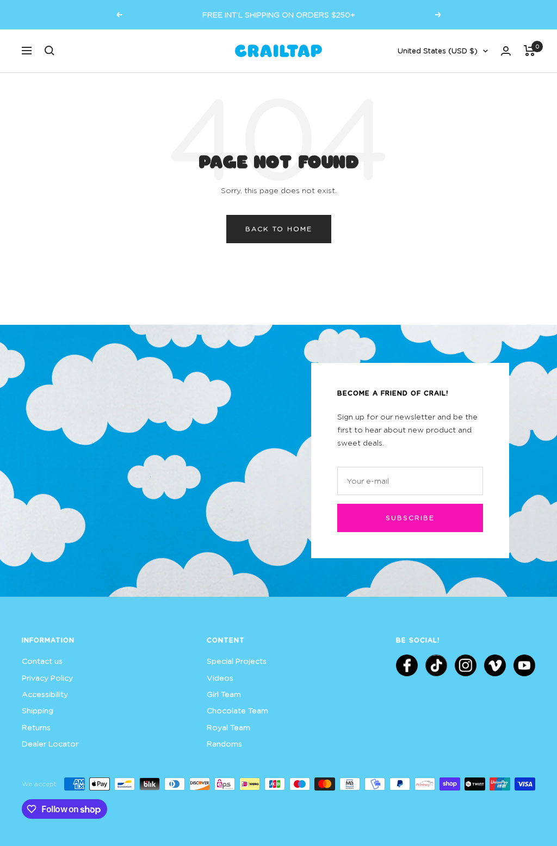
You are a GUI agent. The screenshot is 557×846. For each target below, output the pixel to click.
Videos (220, 677)
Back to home (278, 229)
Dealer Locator (50, 743)
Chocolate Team (237, 710)
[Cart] (529, 50)
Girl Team (224, 694)
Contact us (42, 660)
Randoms (224, 743)
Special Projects (237, 660)
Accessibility (45, 694)
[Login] (506, 50)
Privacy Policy (47, 677)
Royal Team (228, 727)
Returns (36, 727)
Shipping (37, 710)
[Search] (49, 50)
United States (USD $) (438, 50)
